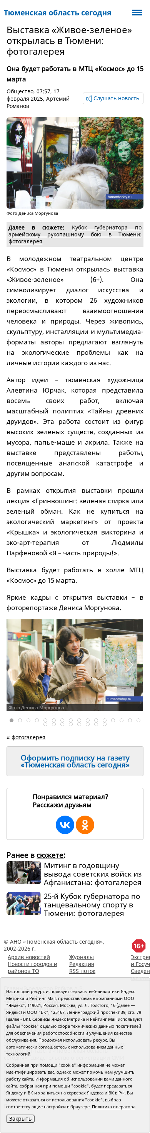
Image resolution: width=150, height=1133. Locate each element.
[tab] (11, 720)
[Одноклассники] (85, 825)
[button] (129, 664)
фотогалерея (28, 737)
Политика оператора (113, 1106)
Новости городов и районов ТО (32, 967)
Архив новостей (29, 957)
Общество (20, 91)
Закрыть (20, 1118)
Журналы (81, 957)
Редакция (81, 964)
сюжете (50, 855)
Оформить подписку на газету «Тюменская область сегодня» (75, 761)
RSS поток (82, 971)
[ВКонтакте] (65, 825)
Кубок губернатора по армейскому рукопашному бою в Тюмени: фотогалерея (74, 234)
